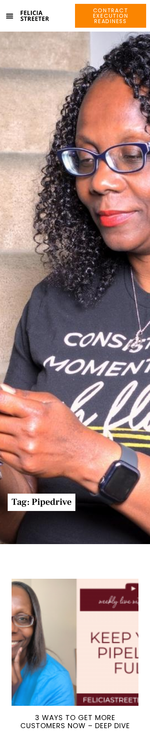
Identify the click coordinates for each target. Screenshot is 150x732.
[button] (9, 16)
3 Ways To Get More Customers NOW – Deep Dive (75, 722)
